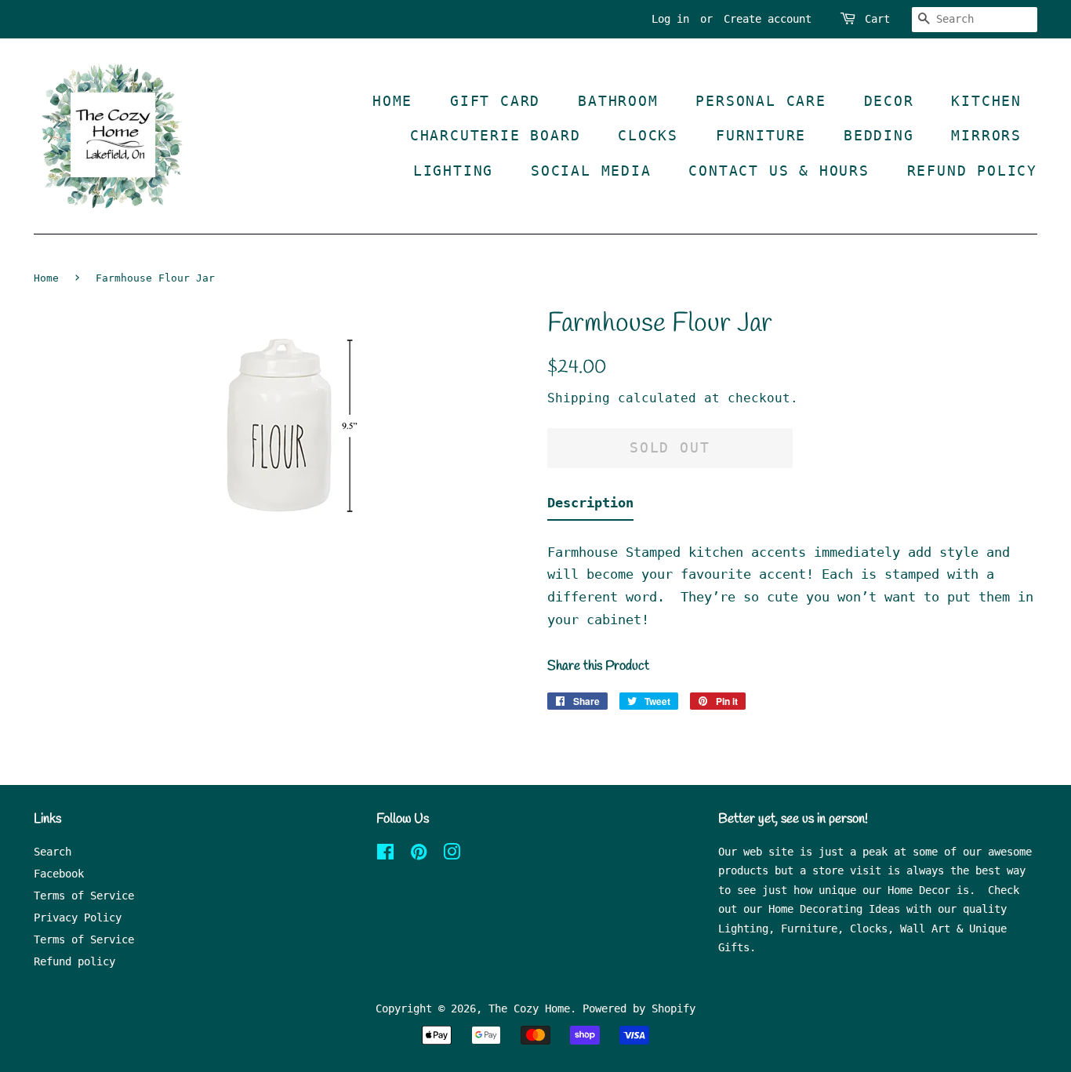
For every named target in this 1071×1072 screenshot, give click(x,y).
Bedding (879, 135)
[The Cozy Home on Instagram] (451, 855)
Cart (877, 19)
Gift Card (495, 101)
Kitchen (986, 101)
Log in (670, 19)
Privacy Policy (78, 917)
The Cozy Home (529, 1008)
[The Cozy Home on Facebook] (385, 855)
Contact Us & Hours (778, 170)
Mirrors (986, 135)
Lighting (453, 170)
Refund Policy (972, 170)
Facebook (59, 873)
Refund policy (74, 961)
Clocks (648, 135)
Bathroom (618, 101)
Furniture (761, 135)
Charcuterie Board (495, 135)
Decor (889, 101)
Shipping (578, 398)
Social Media (591, 170)
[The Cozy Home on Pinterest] (418, 855)
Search (52, 851)
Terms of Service (84, 895)
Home (392, 101)
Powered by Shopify (639, 1008)
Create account (767, 19)
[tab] (590, 506)
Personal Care (760, 101)
